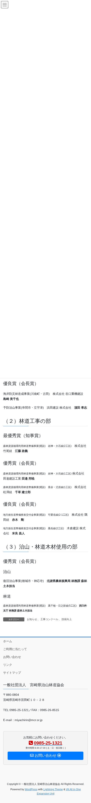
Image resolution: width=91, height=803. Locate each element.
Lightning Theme (53, 789)
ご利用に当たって (15, 649)
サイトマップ (12, 672)
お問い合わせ (12, 657)
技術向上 (67, 619)
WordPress (31, 789)
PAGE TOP (84, 775)
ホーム (7, 641)
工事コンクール (49, 619)
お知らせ (32, 619)
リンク (7, 664)
